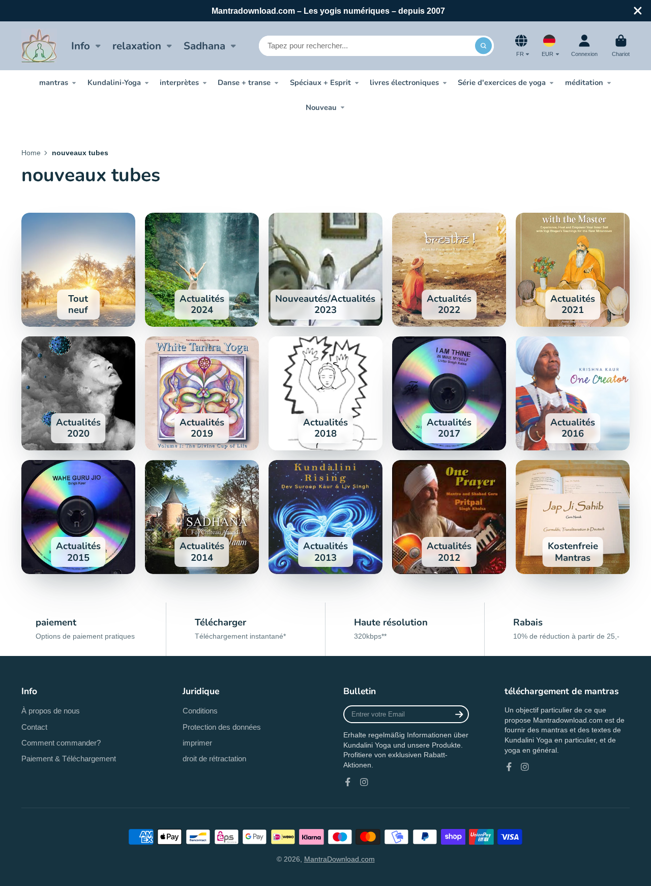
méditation (584, 82)
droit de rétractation (214, 758)
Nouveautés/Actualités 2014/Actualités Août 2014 (202, 517)
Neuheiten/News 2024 (202, 270)
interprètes (179, 82)
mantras (53, 82)
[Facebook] (347, 782)
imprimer (197, 742)
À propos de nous (50, 710)
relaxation (136, 46)
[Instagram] (364, 782)
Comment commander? (61, 742)
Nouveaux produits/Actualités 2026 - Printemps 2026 (78, 270)
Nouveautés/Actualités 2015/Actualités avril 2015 (78, 517)
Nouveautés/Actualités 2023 (325, 270)
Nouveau (321, 107)
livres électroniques (404, 82)
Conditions (200, 710)
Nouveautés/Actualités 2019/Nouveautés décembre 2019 (202, 393)
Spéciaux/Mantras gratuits (573, 517)
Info (80, 46)
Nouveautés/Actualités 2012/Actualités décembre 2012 (449, 517)
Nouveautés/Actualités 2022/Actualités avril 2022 (449, 270)
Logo (39, 45)
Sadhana (204, 46)
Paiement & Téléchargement (68, 758)
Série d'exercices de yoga (502, 82)
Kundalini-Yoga (114, 82)
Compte (584, 45)
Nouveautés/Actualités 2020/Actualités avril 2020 (78, 393)
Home (31, 153)
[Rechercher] (483, 45)
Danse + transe (244, 82)
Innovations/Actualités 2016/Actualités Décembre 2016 (573, 393)
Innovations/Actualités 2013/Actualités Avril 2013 (325, 517)
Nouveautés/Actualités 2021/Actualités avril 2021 (573, 270)
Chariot (621, 45)
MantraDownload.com (339, 859)
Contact (34, 727)
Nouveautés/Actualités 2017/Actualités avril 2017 (449, 393)
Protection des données (222, 727)
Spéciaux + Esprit (320, 82)
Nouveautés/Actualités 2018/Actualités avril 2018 (325, 393)
